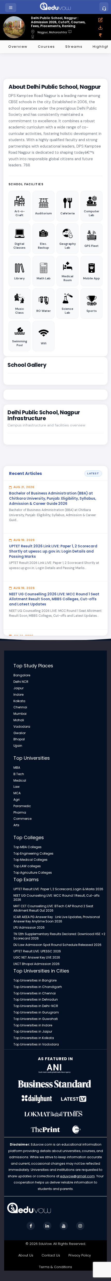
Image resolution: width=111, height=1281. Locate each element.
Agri (16, 800)
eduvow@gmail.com (77, 1176)
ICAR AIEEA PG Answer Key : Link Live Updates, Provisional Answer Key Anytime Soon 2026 (56, 919)
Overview (18, 46)
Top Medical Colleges (30, 860)
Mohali (18, 720)
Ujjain (17, 746)
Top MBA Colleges (27, 847)
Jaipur (18, 688)
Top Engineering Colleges (33, 854)
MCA (17, 793)
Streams (73, 46)
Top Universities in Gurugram (36, 1012)
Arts (16, 825)
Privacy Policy (79, 1255)
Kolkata (19, 701)
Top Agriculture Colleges (32, 873)
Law (16, 787)
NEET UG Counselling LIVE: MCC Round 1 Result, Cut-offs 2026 (56, 898)
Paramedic (22, 806)
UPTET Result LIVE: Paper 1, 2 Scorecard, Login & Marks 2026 (58, 889)
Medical (19, 781)
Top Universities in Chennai (34, 993)
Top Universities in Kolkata (33, 1038)
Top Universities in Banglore (35, 980)
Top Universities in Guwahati (35, 1019)
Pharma (19, 812)
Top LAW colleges (27, 866)
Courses (46, 46)
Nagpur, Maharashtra (52, 32)
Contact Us (51, 1255)
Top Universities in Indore (32, 1025)
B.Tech (18, 774)
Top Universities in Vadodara (36, 1044)
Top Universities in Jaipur (32, 1031)
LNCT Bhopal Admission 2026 (36, 964)
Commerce (22, 819)
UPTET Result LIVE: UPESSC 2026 (37, 951)
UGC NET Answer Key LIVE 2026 (36, 957)
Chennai (20, 707)
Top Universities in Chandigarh (37, 987)
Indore (18, 695)
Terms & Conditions (55, 1267)
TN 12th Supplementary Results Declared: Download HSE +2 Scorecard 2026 (59, 936)
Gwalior (19, 733)
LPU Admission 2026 (29, 928)
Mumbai (20, 714)
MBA (16, 768)
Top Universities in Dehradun (35, 1000)
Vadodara (21, 727)
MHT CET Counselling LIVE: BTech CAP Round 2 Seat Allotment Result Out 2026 (53, 908)
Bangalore (21, 675)
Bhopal (19, 739)
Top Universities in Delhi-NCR (35, 1006)
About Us (25, 1255)
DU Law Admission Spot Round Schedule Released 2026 (57, 945)
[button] (11, 7)
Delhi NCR (20, 682)
